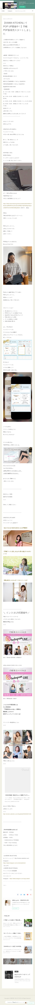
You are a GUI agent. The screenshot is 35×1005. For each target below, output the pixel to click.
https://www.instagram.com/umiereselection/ (14, 863)
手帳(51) (4, 885)
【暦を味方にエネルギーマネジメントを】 (15, 580)
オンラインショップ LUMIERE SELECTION (20, 11)
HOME (3, 11)
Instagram (10, 11)
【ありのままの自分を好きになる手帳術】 (15, 528)
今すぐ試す (22, 6)
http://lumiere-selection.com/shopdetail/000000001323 (17, 814)
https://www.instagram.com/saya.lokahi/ (20, 878)
